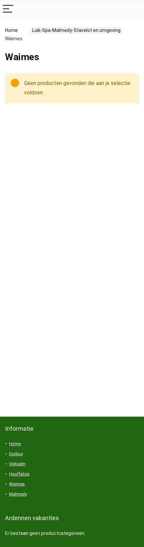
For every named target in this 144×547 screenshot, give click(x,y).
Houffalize (19, 473)
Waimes (17, 484)
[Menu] (8, 9)
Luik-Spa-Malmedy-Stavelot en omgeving (76, 30)
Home (11, 30)
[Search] (134, 9)
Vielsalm (17, 463)
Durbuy (16, 453)
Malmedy (18, 494)
